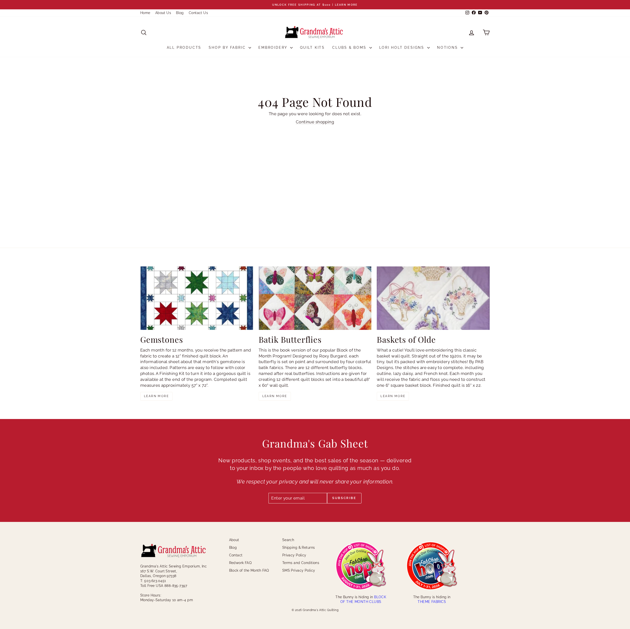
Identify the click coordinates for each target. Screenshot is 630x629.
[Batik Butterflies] (315, 298)
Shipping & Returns (298, 547)
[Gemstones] (196, 298)
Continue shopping (315, 121)
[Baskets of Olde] (433, 298)
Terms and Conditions (300, 563)
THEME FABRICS (432, 602)
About (234, 540)
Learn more (156, 396)
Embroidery (273, 47)
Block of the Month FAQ (249, 570)
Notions (448, 47)
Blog (180, 13)
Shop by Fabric (228, 47)
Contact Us (198, 13)
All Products (184, 47)
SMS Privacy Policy (298, 570)
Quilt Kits (312, 47)
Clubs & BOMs (350, 47)
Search (288, 540)
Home (145, 13)
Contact (236, 555)
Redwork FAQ (240, 563)
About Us (163, 13)
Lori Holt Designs (402, 47)
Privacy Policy (294, 555)
